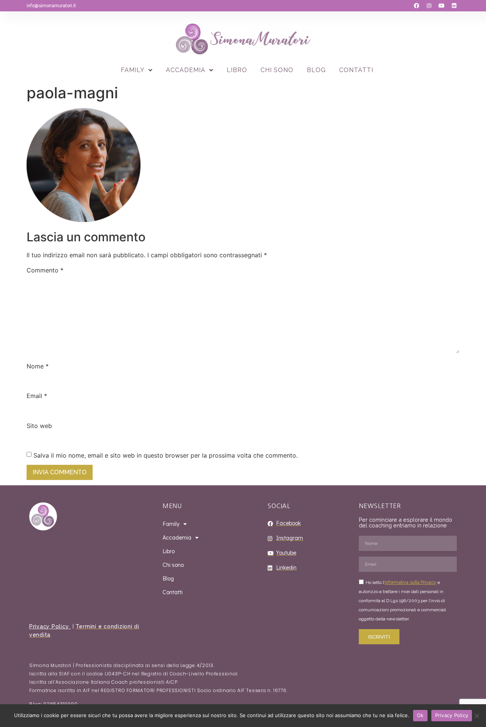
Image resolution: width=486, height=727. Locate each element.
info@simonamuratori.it (51, 5)
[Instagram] (429, 5)
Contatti (356, 70)
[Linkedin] (454, 5)
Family (133, 70)
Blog (316, 70)
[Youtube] (441, 5)
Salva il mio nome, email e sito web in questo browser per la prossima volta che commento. (165, 455)
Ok (420, 715)
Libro (237, 70)
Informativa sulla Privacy (410, 582)
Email (37, 396)
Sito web (39, 426)
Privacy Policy (50, 626)
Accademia (185, 70)
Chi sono (276, 70)
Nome (38, 366)
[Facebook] (416, 5)
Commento (45, 270)
